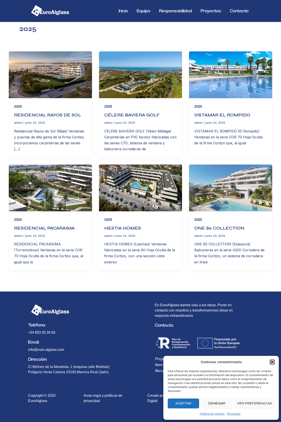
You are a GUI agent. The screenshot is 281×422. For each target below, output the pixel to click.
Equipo (143, 11)
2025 (18, 106)
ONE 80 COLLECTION (219, 228)
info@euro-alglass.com (46, 349)
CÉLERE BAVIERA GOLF (132, 115)
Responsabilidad (175, 11)
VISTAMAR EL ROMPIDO (222, 115)
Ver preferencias (254, 403)
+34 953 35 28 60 (41, 332)
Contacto (239, 11)
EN (5, 415)
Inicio (123, 11)
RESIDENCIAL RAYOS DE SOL (47, 115)
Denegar (216, 403)
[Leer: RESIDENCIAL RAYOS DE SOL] (50, 74)
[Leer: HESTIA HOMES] (140, 187)
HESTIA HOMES (122, 228)
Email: (33, 342)
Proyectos (211, 11)
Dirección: (37, 359)
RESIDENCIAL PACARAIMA (44, 228)
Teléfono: (37, 325)
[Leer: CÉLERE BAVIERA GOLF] (140, 74)
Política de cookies (212, 413)
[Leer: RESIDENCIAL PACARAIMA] (50, 187)
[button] (272, 362)
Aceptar (183, 403)
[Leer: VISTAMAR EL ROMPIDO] (230, 74)
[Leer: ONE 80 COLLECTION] (230, 187)
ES (11, 415)
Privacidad (233, 413)
